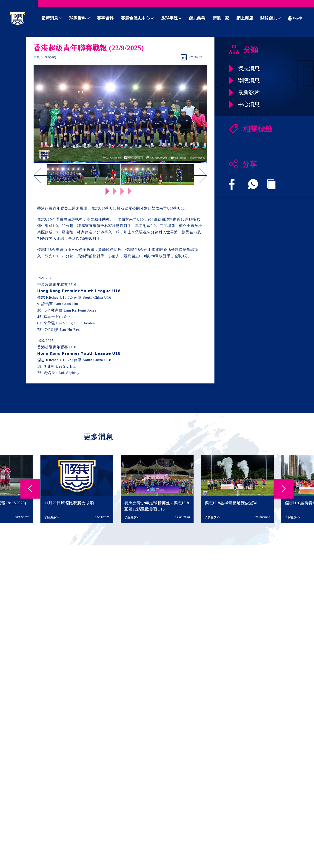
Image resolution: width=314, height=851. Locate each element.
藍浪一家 (221, 18)
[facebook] (231, 184)
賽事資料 (105, 18)
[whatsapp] (253, 184)
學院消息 (51, 57)
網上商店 (245, 18)
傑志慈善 (197, 18)
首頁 (37, 57)
